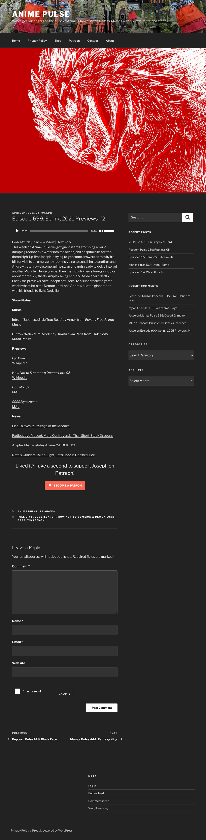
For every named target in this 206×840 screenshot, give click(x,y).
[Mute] (101, 231)
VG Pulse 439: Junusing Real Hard (150, 242)
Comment (21, 566)
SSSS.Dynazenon (31, 520)
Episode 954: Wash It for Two (147, 272)
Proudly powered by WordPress (52, 830)
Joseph (46, 212)
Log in (92, 785)
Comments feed (98, 801)
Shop (58, 40)
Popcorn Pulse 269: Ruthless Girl (149, 249)
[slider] (109, 230)
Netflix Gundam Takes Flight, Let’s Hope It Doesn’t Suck (53, 455)
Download (64, 242)
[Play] (17, 231)
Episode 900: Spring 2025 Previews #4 (165, 330)
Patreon (74, 40)
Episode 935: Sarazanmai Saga (157, 308)
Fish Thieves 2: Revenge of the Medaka (41, 426)
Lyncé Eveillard (138, 296)
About (110, 40)
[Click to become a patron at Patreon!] (65, 491)
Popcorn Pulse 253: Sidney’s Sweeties (162, 323)
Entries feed (96, 793)
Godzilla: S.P (46, 516)
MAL (16, 392)
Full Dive (25, 516)
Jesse (132, 315)
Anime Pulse (41, 14)
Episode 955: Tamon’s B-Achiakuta (151, 257)
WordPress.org (98, 808)
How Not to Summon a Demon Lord (86, 516)
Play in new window (40, 242)
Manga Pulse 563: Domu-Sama (149, 264)
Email (17, 642)
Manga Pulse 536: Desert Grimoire (162, 315)
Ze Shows (47, 511)
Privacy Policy (37, 40)
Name (17, 621)
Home (16, 40)
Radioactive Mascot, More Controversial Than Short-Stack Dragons (62, 436)
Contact (92, 40)
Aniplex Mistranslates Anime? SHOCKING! (43, 445)
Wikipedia (19, 363)
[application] (64, 231)
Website (18, 663)
